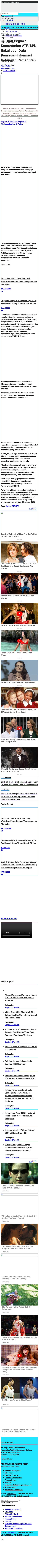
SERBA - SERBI (12, 35)
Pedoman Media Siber (13, 1477)
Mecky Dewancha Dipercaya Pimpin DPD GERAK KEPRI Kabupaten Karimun (21, 997)
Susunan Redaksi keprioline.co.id (18, 1485)
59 (2, 310)
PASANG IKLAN (11, 1475)
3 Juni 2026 (5, 308)
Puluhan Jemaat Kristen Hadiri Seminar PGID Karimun (18, 1062)
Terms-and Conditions (14, 1489)
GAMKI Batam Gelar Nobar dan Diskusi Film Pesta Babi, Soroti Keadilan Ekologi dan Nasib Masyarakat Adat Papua (19, 864)
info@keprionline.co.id (10, 1466)
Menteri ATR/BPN (12, 506)
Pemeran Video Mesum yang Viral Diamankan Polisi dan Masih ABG (20, 1077)
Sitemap (8, 1482)
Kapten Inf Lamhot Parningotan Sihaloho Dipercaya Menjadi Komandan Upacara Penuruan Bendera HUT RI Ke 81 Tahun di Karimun (19, 1096)
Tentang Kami (10, 1487)
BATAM (7, 16)
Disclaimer (9, 1473)
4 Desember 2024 (7, 68)
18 (2, 291)
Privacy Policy (10, 1480)
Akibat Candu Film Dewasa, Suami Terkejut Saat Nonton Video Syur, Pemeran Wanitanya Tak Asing (20, 1032)
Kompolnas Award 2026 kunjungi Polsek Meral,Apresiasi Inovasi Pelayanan (20, 1115)
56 (2, 874)
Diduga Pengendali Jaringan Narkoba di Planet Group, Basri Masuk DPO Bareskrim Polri (19, 1147)
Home (3, 35)
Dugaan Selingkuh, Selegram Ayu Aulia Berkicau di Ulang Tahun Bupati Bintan (18, 302)
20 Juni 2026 (6, 289)
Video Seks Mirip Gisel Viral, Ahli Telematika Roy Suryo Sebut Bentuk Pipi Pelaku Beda (21, 1015)
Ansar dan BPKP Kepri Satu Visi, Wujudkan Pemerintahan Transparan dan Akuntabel (19, 281)
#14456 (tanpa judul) (13, 1470)
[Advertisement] (19, 144)
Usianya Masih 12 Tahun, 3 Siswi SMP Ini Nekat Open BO (19, 1131)
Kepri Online (6, 66)
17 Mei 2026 (5, 872)
